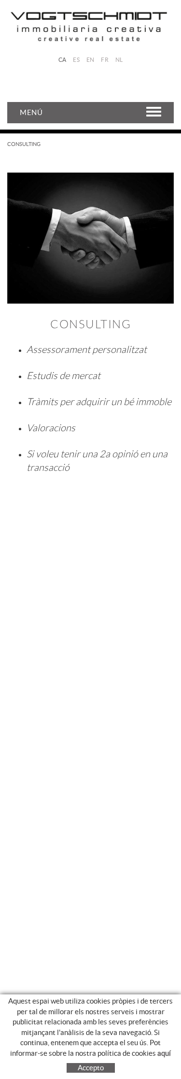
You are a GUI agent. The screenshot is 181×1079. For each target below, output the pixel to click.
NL (119, 60)
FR (105, 60)
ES (76, 60)
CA (62, 60)
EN (90, 60)
